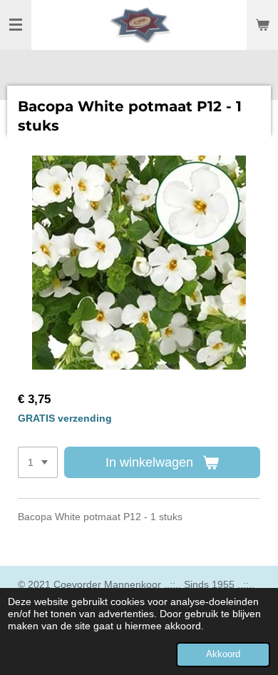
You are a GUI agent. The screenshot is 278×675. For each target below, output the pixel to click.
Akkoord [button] (223, 654)
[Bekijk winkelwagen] (262, 25)
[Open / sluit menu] (15, 25)
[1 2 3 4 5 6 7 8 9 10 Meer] (38, 462)
